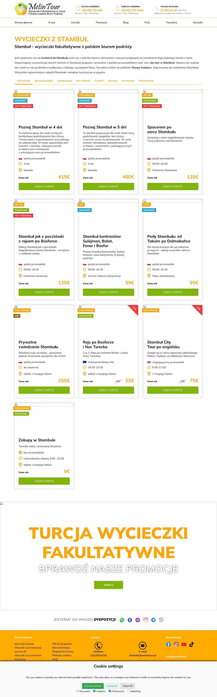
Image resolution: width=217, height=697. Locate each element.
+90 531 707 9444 (132, 10)
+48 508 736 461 (91, 10)
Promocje (101, 22)
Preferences (118, 691)
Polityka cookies (61, 655)
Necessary (84, 691)
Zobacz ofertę (44, 186)
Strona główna (23, 22)
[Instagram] (176, 644)
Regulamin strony (62, 651)
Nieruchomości (61, 647)
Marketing (135, 691)
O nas (51, 22)
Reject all (127, 685)
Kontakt (198, 22)
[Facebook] (168, 644)
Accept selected (93, 685)
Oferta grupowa (62, 643)
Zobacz (108, 584)
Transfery (171, 22)
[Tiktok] (191, 644)
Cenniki (75, 22)
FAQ (147, 22)
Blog (125, 22)
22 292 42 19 (168, 10)
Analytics (101, 691)
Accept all (112, 685)
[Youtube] (183, 644)
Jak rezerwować (24, 643)
